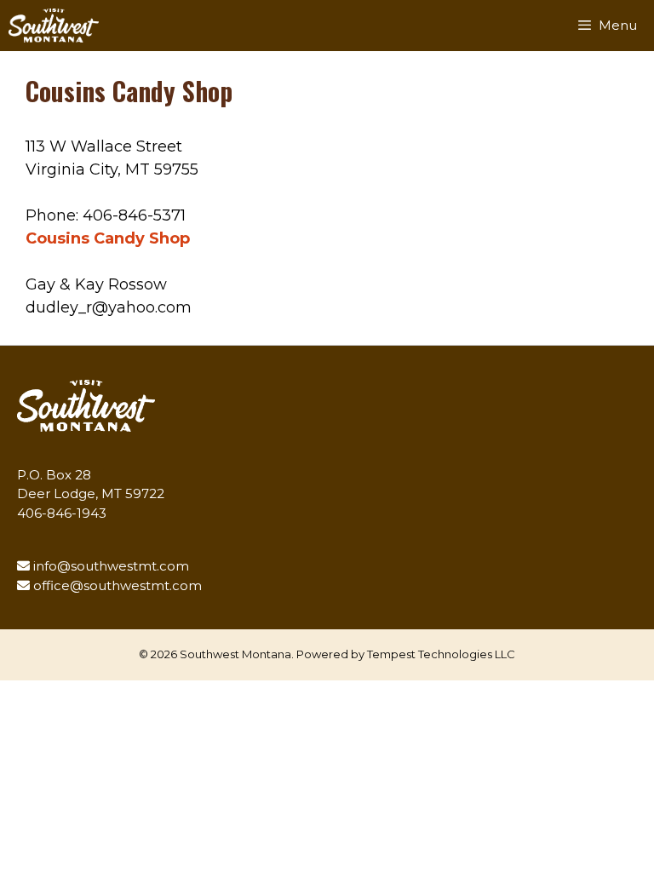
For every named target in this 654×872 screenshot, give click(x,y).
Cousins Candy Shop (108, 238)
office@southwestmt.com (117, 585)
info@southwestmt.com (111, 566)
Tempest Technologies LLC (441, 654)
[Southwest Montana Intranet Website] (54, 25)
